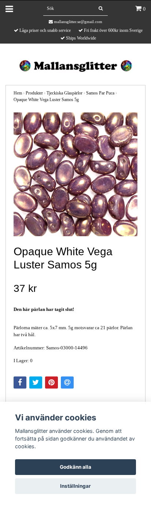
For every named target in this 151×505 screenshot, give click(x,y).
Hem (18, 93)
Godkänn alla (75, 467)
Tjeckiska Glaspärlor (64, 93)
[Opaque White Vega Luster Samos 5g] (75, 174)
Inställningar (75, 486)
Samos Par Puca (100, 93)
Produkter (34, 93)
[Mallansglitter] (75, 65)
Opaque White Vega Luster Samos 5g (46, 99)
